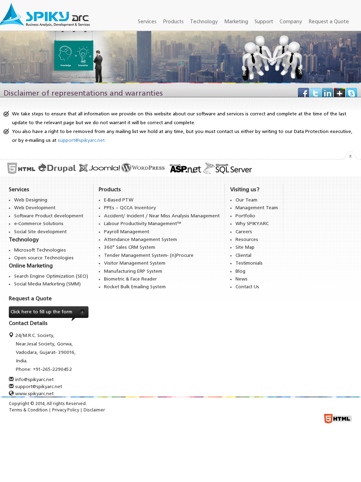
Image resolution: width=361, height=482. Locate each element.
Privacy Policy (65, 410)
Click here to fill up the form (41, 311)
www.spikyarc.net (34, 393)
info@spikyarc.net (34, 379)
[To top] (350, 157)
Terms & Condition (28, 410)
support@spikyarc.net (81, 140)
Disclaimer (94, 410)
